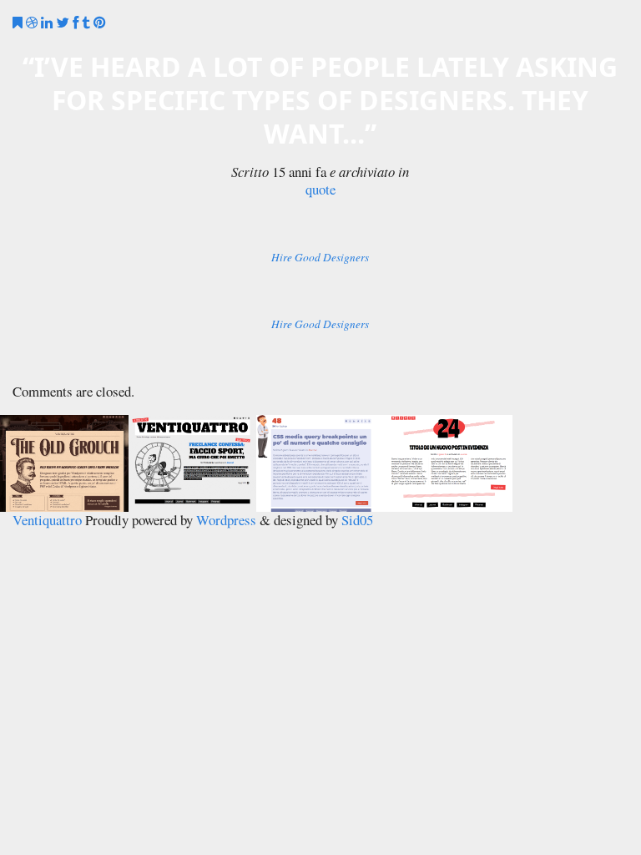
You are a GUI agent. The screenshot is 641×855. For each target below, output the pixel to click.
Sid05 (357, 519)
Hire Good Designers (320, 257)
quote (320, 190)
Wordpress (226, 519)
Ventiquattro (47, 519)
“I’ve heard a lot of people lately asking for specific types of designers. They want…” (320, 99)
